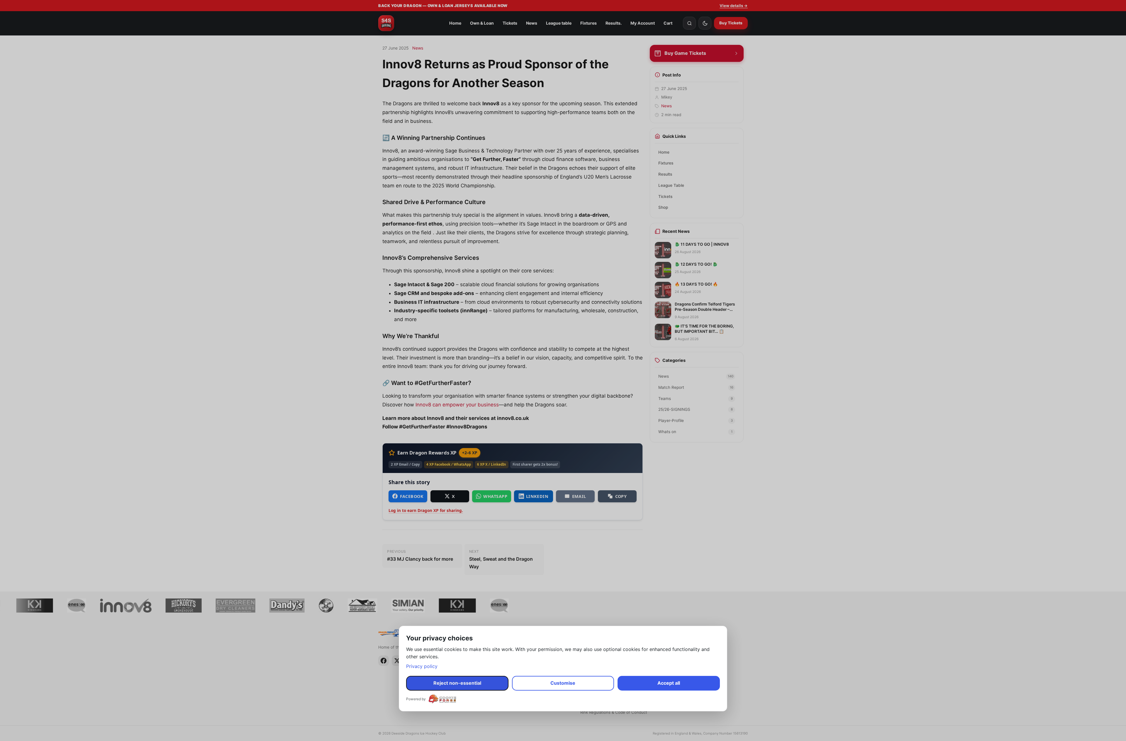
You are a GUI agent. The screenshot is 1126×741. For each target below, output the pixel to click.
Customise (562, 683)
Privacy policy (421, 666)
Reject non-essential (457, 683)
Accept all (668, 683)
